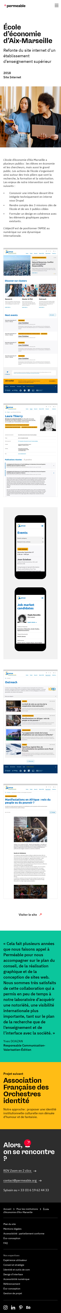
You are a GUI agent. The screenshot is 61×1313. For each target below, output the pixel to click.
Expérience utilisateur (15, 1260)
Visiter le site (28, 915)
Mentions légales (12, 1228)
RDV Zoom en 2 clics (17, 1171)
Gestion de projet (12, 1293)
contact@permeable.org (20, 1180)
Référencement (11, 1283)
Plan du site (9, 1224)
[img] (14, 6)
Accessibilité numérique (16, 1279)
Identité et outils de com (16, 1269)
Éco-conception (11, 1238)
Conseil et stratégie (13, 1264)
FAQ (5, 1243)
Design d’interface (13, 1274)
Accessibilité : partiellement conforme (23, 1233)
